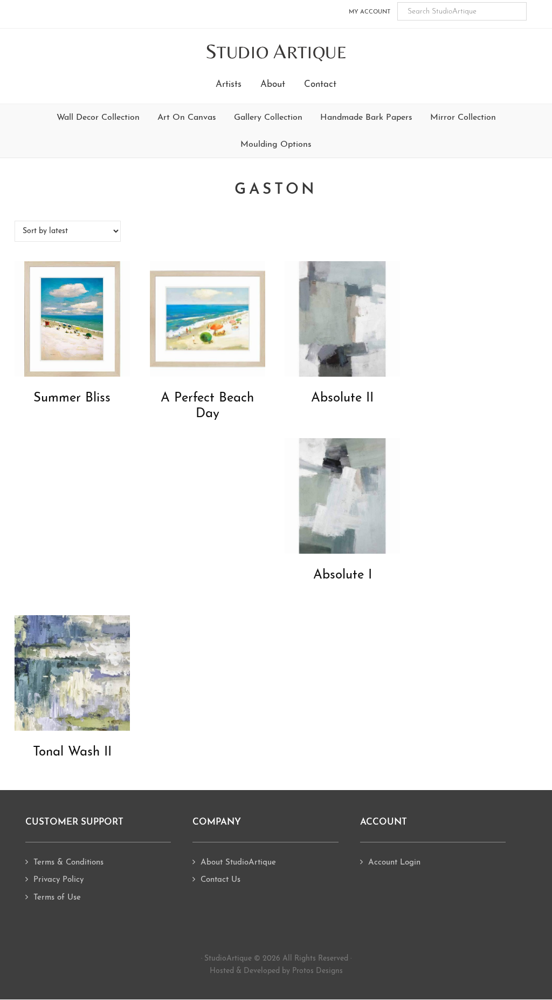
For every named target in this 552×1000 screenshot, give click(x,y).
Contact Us (220, 880)
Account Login (394, 863)
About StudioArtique (238, 863)
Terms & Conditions (68, 863)
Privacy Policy (58, 880)
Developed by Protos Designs (293, 971)
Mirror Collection (463, 117)
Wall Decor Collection (98, 117)
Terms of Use (57, 898)
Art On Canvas (186, 117)
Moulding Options (276, 144)
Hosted (222, 971)
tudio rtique (276, 52)
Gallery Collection (268, 117)
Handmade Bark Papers (366, 117)
